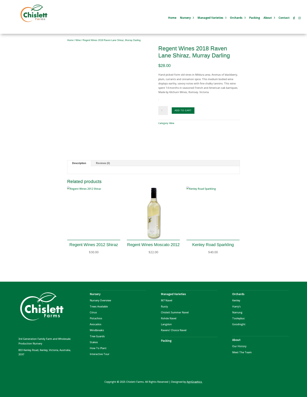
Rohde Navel (168, 318)
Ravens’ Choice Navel (173, 330)
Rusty (164, 306)
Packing (254, 18)
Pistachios (96, 318)
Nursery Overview (100, 300)
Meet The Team (242, 352)
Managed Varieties (210, 18)
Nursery (185, 18)
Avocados (95, 324)
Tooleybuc (238, 318)
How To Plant (98, 348)
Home (172, 18)
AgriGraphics (195, 382)
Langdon (166, 324)
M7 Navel (166, 300)
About (268, 18)
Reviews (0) (103, 163)
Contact (284, 18)
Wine (78, 40)
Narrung (237, 312)
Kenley (236, 300)
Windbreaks (97, 330)
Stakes (94, 342)
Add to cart (183, 110)
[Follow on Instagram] (27, 364)
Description (79, 163)
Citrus (93, 312)
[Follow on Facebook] (21, 364)
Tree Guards (97, 336)
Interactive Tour (99, 354)
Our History (239, 346)
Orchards (236, 18)
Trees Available (99, 306)
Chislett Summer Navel (175, 312)
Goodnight (238, 324)
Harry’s (236, 306)
